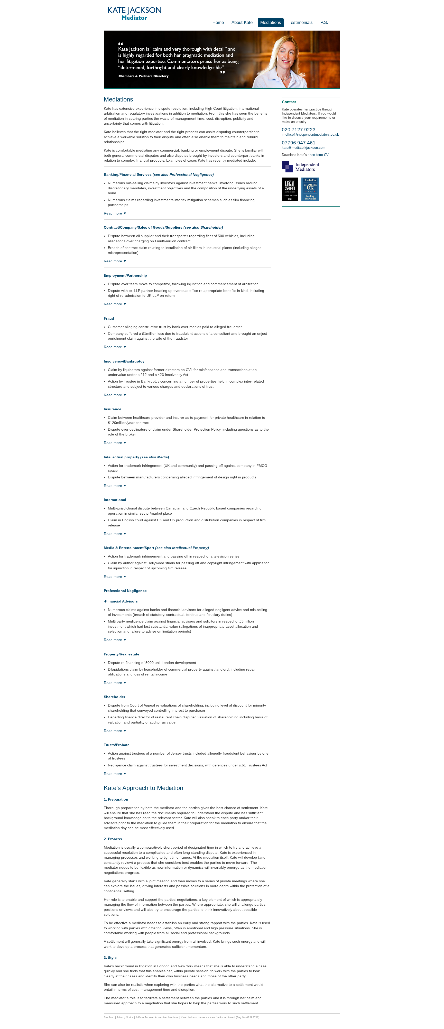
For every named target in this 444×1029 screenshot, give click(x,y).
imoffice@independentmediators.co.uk (310, 134)
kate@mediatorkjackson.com (303, 148)
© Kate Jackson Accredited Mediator (157, 1017)
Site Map (109, 1017)
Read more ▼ (115, 213)
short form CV (317, 155)
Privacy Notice (125, 1017)
